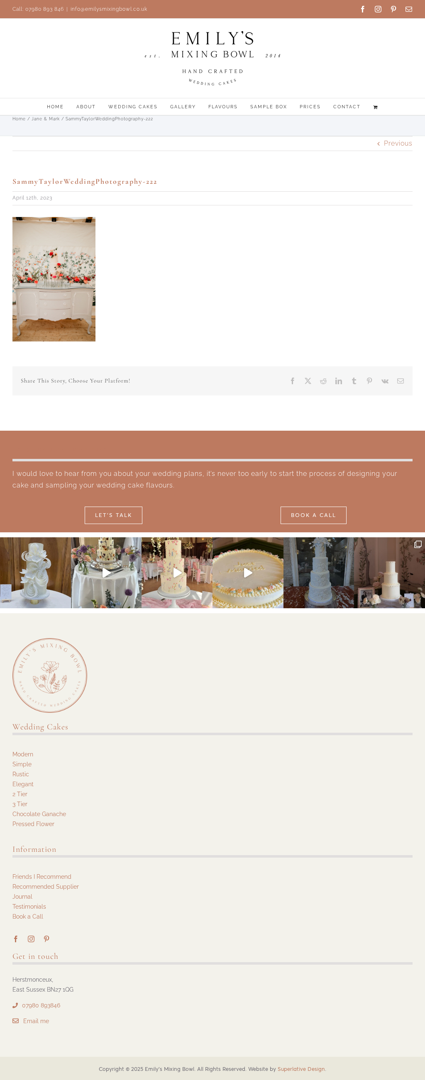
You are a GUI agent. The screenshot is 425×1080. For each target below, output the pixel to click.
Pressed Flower (33, 824)
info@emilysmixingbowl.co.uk (109, 9)
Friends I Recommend (41, 876)
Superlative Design (301, 1069)
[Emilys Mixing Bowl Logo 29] (49, 641)
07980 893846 (41, 1005)
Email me (36, 1021)
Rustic (20, 774)
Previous (398, 143)
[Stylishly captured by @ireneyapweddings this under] (389, 572)
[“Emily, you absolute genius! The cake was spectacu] (318, 572)
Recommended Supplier (45, 886)
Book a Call (27, 916)
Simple (22, 764)
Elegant (23, 784)
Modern (22, 754)
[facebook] (16, 939)
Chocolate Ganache (39, 814)
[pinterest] (46, 939)
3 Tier (19, 804)
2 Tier (19, 794)
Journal (22, 896)
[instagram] (31, 939)
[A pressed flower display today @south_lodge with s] (106, 572)
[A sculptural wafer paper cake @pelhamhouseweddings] (35, 572)
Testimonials (29, 906)
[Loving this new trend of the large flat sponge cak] (247, 572)
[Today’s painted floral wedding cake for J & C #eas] (177, 572)
